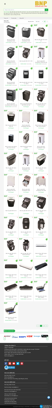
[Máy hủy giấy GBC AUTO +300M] (11, 245)
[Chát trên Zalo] (48, 397)
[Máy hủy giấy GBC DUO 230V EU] (41, 31)
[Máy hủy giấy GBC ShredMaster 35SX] (26, 181)
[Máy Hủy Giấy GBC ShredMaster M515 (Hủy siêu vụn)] (11, 95)
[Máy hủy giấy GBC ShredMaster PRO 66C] (26, 117)
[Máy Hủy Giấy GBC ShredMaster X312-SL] (11, 53)
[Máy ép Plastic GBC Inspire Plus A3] (26, 266)
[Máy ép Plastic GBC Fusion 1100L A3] (41, 266)
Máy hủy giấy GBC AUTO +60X (26, 61)
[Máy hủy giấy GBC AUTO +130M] (41, 202)
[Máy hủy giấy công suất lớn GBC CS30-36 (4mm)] (41, 117)
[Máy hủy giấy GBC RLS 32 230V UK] (11, 117)
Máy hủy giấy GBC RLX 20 (11, 210)
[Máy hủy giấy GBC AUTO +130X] (26, 223)
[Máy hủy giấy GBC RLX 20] (11, 202)
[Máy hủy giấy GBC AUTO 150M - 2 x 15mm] (41, 74)
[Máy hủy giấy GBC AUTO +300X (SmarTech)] (41, 95)
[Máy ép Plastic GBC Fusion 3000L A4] (11, 288)
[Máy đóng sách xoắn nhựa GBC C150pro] (41, 288)
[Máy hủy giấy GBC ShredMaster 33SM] (41, 138)
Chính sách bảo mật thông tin (10, 403)
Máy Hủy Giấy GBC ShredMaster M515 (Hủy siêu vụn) (11, 105)
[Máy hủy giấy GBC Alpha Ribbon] (11, 159)
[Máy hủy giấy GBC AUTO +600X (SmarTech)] (26, 245)
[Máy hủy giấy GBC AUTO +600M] (41, 223)
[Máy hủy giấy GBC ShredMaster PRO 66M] (41, 181)
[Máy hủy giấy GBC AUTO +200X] (11, 223)
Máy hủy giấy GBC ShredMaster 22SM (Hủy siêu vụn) (41, 62)
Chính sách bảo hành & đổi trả (10, 398)
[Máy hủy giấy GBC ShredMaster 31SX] (26, 159)
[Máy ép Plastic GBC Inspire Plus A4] (41, 245)
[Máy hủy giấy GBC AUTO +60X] (26, 53)
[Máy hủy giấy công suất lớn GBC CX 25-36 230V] (11, 138)
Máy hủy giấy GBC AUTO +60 (26, 210)
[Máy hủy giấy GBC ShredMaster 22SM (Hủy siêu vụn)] (41, 53)
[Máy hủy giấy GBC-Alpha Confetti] (41, 159)
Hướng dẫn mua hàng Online (10, 401)
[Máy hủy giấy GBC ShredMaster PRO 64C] (11, 181)
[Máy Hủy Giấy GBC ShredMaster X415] (11, 74)
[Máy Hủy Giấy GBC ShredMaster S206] (11, 31)
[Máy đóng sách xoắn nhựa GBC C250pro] (11, 309)
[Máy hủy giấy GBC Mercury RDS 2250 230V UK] (26, 95)
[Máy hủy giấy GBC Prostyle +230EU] (26, 138)
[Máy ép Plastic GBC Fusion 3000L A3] (26, 288)
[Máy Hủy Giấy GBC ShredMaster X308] (26, 31)
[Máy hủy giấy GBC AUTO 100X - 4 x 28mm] (26, 74)
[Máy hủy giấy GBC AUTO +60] (26, 202)
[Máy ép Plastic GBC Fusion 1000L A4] (11, 266)
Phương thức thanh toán (9, 399)
